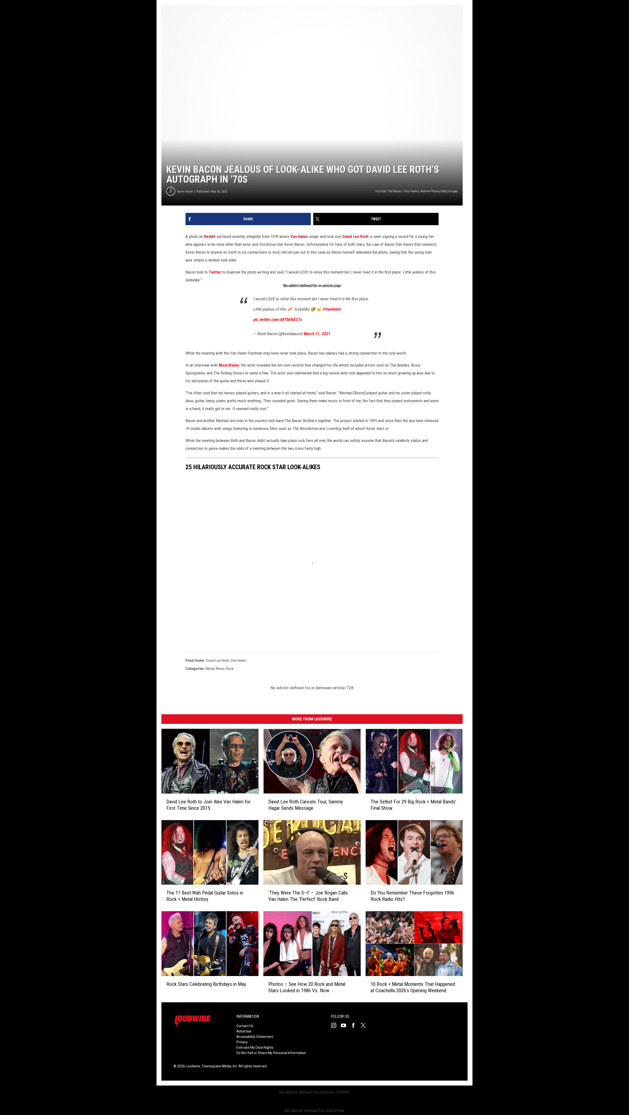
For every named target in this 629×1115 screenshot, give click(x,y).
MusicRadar (229, 365)
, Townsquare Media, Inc (218, 1066)
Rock (230, 669)
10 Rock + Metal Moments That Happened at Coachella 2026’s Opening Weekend (413, 987)
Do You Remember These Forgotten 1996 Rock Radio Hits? (412, 896)
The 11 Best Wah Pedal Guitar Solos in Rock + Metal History (204, 896)
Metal (210, 669)
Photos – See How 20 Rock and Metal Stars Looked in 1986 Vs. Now (306, 987)
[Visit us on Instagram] (336, 1025)
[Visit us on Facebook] (355, 1025)
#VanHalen (332, 309)
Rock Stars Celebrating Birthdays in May (206, 984)
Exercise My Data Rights (254, 1047)
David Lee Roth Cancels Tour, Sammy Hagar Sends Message (305, 804)
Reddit (209, 236)
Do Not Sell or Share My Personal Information (271, 1053)
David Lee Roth (356, 236)
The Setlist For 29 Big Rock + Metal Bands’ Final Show (413, 804)
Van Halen (299, 236)
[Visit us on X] (365, 1025)
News (220, 669)
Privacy (242, 1042)
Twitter (215, 272)
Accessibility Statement (254, 1037)
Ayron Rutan (185, 191)
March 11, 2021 (316, 333)
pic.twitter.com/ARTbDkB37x (277, 319)
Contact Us (244, 1026)
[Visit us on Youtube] (345, 1025)
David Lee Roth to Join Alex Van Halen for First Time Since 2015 (208, 804)
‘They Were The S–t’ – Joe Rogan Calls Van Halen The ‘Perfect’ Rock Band (308, 896)
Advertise (243, 1031)
